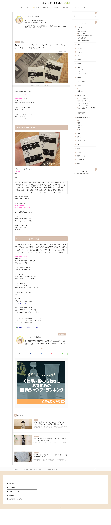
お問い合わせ (86, 7)
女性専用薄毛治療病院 (84, 40)
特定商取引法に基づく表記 (15, 499)
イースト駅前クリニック (84, 98)
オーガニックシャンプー (84, 33)
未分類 (78, 163)
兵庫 (79, 127)
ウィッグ (80, 69)
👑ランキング (36, 7)
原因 (79, 90)
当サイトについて (13, 495)
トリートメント (80, 48)
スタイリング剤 (82, 73)
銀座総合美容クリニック (84, 112)
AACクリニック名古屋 (84, 102)
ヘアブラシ (81, 71)
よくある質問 (76, 7)
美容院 (78, 133)
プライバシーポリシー (14, 491)
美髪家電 (78, 77)
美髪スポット (80, 137)
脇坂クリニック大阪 (83, 103)
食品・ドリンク (80, 140)
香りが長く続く (82, 38)
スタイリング (66, 7)
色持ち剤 (78, 63)
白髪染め (78, 59)
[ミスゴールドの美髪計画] (55, 4)
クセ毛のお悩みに (82, 31)
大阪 (79, 129)
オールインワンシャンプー (85, 29)
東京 (79, 120)
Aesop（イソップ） (23, 303)
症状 (79, 88)
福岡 (79, 122)
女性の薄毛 (79, 85)
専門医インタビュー (83, 92)
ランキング (79, 27)
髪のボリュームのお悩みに (85, 35)
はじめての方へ (25, 7)
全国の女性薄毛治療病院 (83, 117)
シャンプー (56, 7)
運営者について (80, 156)
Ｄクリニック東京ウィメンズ (85, 100)
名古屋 (80, 125)
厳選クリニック (46, 7)
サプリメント (80, 144)
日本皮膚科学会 (78, 173)
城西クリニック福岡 (83, 105)
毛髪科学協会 (86, 173)
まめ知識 (78, 152)
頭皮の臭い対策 (82, 37)
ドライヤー (81, 80)
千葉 (79, 124)
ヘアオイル (79, 52)
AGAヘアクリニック (83, 113)
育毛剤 (78, 55)
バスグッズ (79, 148)
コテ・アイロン (82, 81)
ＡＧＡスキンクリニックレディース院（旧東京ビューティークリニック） (86, 109)
